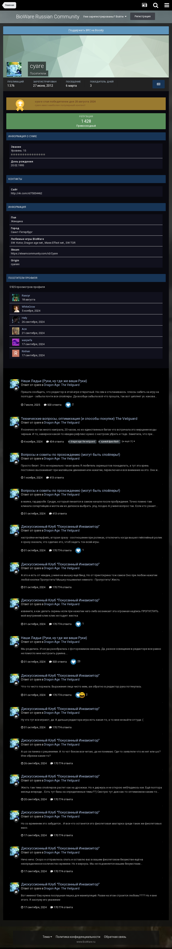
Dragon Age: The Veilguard (61, 385)
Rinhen (26, 351)
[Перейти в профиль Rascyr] (15, 297)
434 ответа (56, 441)
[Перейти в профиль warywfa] (15, 342)
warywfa (27, 340)
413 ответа (56, 477)
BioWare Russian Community (47, 17)
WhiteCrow (28, 306)
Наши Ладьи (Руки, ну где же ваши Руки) (54, 381)
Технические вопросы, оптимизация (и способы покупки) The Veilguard (79, 418)
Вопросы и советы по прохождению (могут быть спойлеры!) (70, 454)
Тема (46, 936)
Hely (24, 317)
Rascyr (26, 295)
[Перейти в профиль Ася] (15, 331)
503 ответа (54, 404)
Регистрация (143, 16)
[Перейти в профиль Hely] (15, 319)
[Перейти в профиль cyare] (14, 383)
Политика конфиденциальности (78, 936)
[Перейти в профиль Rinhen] (15, 353)
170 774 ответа (62, 550)
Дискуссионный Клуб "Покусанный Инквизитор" (60, 526)
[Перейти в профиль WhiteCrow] (15, 308)
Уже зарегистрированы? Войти (104, 16)
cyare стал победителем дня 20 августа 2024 (65, 101)
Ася (24, 329)
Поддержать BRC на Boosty (86, 30)
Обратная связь (115, 936)
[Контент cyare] (158, 84)
